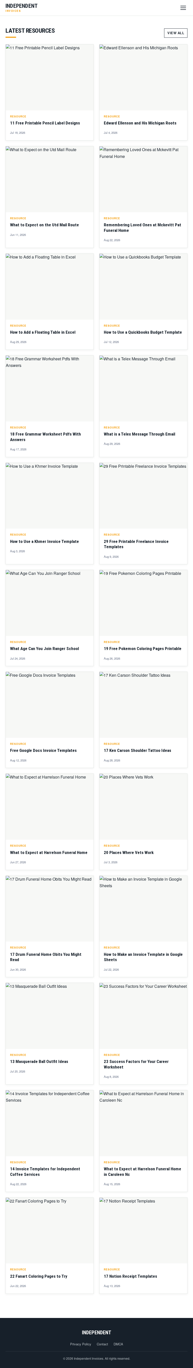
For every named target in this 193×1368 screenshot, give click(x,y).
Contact (102, 1344)
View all (175, 33)
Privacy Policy (80, 1344)
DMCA (118, 1344)
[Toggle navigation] (183, 7)
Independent (96, 1333)
